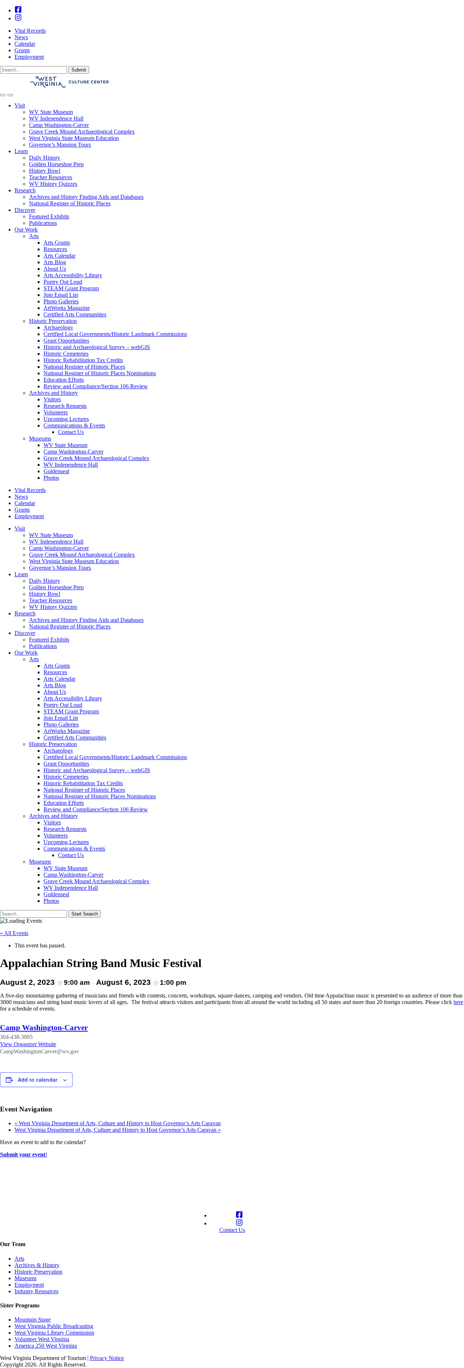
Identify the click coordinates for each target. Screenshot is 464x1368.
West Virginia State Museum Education (74, 138)
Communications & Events (74, 425)
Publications (43, 223)
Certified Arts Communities (75, 314)
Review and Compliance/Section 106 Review (96, 386)
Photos (51, 478)
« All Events (14, 933)
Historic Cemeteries (66, 354)
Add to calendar (37, 1079)
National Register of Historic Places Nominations (100, 373)
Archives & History (36, 1265)
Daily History (44, 158)
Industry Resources (36, 1291)
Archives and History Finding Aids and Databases (86, 197)
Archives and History (53, 393)
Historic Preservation (53, 321)
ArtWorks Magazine (67, 308)
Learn (21, 151)
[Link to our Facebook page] (18, 10)
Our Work (26, 229)
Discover (24, 210)
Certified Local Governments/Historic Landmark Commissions (115, 334)
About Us (55, 269)
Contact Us (71, 432)
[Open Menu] (10, 95)
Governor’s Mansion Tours (60, 145)
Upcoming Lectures (66, 419)
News (21, 37)
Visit (19, 105)
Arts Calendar (59, 256)
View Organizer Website (28, 1044)
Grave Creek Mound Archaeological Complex (82, 131)
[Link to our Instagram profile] (18, 18)
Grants (22, 50)
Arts (34, 236)
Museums (40, 438)
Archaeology (58, 327)
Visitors (52, 399)
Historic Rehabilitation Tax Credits (83, 360)
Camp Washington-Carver (59, 125)
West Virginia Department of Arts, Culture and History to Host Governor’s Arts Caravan (117, 1123)
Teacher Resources (50, 177)
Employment (29, 57)
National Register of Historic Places (70, 203)
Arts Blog (55, 262)
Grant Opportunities (66, 340)
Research (25, 190)
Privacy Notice (107, 1358)
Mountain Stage (32, 1319)
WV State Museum (51, 112)
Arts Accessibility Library (73, 275)
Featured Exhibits (49, 216)
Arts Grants (57, 242)
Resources (55, 249)
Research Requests (65, 406)
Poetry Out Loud (63, 282)
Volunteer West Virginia (41, 1339)
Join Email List (61, 295)
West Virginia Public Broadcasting (53, 1326)
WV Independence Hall (56, 118)
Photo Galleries (61, 301)
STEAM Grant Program (71, 288)
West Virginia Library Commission (54, 1333)
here (458, 1002)
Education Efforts (64, 380)
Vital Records (30, 31)
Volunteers (56, 412)
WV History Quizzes (53, 184)
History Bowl (44, 171)
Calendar (24, 44)
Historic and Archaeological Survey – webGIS (97, 347)
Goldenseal (56, 471)
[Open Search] (3, 95)
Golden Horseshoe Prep (56, 164)
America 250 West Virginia (45, 1346)
